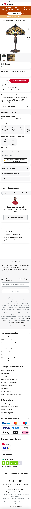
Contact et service (9, 333)
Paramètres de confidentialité (10, 484)
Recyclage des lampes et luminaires (16, 492)
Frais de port (5, 352)
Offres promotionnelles (9, 382)
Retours (4, 355)
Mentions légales (7, 413)
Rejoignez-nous (6, 385)
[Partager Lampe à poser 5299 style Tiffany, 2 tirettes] (28, 29)
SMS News (4, 376)
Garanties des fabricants (9, 349)
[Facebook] (10, 481)
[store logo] (10, 4)
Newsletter (5, 373)
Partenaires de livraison (12, 439)
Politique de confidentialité (17, 322)
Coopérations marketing (9, 379)
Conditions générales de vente (11, 404)
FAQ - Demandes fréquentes (11, 340)
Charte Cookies (6, 410)
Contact (4, 346)
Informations (7, 400)
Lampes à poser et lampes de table (14, 20)
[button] (4, 57)
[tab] (15, 347)
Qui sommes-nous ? (8, 370)
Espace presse (6, 391)
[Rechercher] (25, 4)
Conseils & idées (15, 394)
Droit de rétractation (9, 337)
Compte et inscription (8, 361)
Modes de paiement (8, 358)
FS (14, 13)
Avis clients (6, 179)
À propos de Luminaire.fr (12, 366)
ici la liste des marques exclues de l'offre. (15, 326)
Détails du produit (9, 168)
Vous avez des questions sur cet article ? (16, 160)
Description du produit (10, 174)
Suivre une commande (9, 343)
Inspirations (5, 394)
